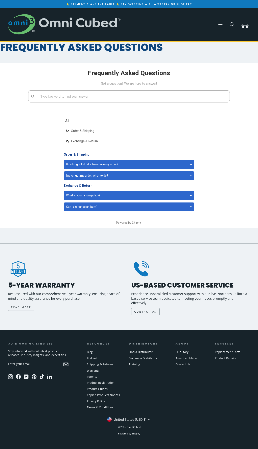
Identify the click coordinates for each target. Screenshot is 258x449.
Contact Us (183, 364)
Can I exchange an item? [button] (82, 206)
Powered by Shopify (129, 433)
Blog (90, 352)
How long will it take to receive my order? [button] (92, 164)
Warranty (93, 370)
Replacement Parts (227, 352)
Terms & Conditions (100, 407)
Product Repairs (225, 358)
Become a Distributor (143, 358)
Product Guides (97, 389)
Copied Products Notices (103, 395)
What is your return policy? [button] (83, 195)
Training (134, 364)
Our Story (182, 352)
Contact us (145, 311)
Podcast (92, 358)
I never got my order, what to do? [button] (87, 175)
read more (21, 307)
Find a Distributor (141, 352)
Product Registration (100, 383)
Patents (92, 376)
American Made (186, 358)
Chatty (136, 222)
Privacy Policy (96, 401)
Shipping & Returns (100, 364)
